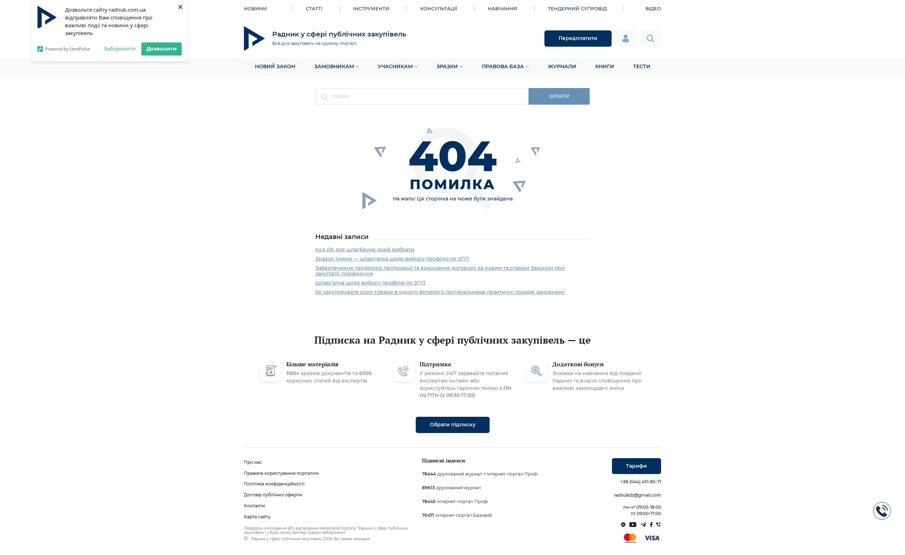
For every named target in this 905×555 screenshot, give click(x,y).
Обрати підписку (452, 424)
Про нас (253, 462)
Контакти (254, 505)
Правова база (503, 66)
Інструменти (371, 8)
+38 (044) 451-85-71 (640, 481)
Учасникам (395, 66)
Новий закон (275, 66)
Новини (255, 8)
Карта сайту (257, 516)
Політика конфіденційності (274, 483)
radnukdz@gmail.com (637, 495)
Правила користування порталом (281, 473)
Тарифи (636, 466)
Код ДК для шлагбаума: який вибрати (364, 249)
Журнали (562, 66)
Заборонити (120, 48)
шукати (559, 96)
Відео (653, 8)
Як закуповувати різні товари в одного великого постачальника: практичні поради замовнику (440, 292)
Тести (641, 66)
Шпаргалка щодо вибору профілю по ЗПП (370, 283)
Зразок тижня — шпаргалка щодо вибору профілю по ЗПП (392, 259)
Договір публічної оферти (273, 494)
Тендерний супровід (577, 8)
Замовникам (334, 66)
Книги (604, 66)
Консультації (438, 8)
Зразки (447, 66)
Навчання (502, 8)
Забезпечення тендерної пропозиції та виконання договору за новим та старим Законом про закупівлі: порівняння (440, 271)
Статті (314, 8)
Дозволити (161, 48)
